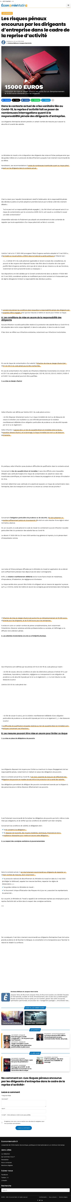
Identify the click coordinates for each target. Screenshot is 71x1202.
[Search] (68, 1190)
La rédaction (5, 1154)
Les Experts (7, 13)
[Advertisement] (35, 140)
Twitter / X (4, 1177)
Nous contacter (6, 1162)
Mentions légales (7, 1165)
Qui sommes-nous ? (8, 1157)
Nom (3, 1108)
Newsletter (5, 1159)
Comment (5, 1099)
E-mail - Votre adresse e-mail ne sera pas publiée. (16, 1115)
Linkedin (4, 1180)
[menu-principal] (68, 5)
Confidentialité (43, 1197)
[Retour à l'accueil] (32, 5)
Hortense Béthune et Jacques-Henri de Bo (24, 991)
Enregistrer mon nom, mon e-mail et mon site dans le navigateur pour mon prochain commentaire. (24, 1122)
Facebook (4, 1174)
